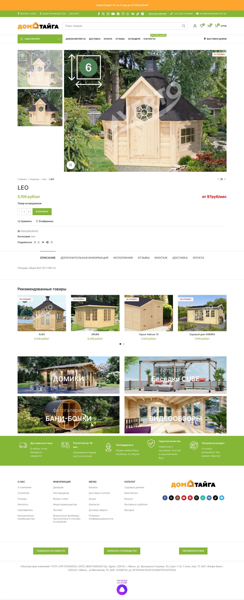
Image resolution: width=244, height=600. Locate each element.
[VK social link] (132, 13)
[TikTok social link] (137, 13)
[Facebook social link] (99, 13)
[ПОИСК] (184, 26)
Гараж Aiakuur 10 (149, 334)
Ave (44, 179)
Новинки (35, 179)
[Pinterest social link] (118, 13)
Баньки (128, 498)
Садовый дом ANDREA (202, 334)
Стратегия (23, 493)
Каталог (93, 487)
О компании (24, 487)
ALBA (42, 334)
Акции (92, 498)
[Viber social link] (52, 242)
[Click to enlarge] (71, 165)
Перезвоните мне (193, 550)
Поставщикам (61, 493)
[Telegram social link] (142, 13)
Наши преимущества (65, 504)
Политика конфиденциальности (101, 517)
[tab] (48, 256)
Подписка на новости (51, 550)
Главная (22, 179)
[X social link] (103, 13)
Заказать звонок (157, 14)
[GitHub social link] (123, 13)
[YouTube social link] (113, 13)
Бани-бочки (131, 493)
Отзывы (22, 498)
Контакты (23, 504)
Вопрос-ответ (61, 498)
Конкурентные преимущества (26, 517)
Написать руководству (122, 550)
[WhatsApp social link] (127, 13)
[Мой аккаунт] (195, 26)
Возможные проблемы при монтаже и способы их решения (67, 518)
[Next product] (225, 179)
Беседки (129, 510)
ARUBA (95, 334)
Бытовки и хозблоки (135, 504)
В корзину (42, 211)
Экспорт (57, 510)
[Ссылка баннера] (69, 375)
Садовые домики (134, 487)
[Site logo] (38, 25)
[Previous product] (218, 179)
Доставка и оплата (99, 493)
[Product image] (42, 313)
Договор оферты (98, 510)
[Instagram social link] (108, 13)
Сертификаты (25, 510)
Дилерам (58, 487)
